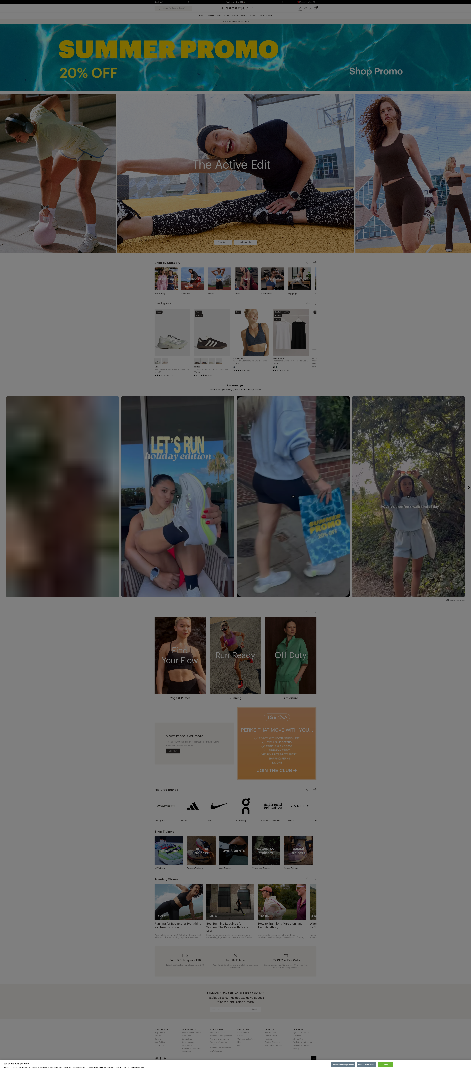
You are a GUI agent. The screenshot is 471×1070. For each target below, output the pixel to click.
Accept (385, 1064)
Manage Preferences (366, 1064)
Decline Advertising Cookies (343, 1064)
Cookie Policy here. (137, 1067)
